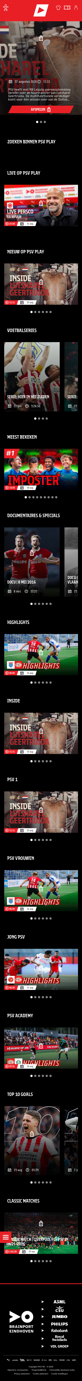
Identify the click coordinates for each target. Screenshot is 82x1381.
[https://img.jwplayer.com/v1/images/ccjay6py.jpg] (32, 562)
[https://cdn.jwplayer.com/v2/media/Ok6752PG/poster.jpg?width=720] (41, 1233)
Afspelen (38, 109)
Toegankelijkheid (38, 1370)
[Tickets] (67, 7)
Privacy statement (22, 1374)
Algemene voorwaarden (17, 1370)
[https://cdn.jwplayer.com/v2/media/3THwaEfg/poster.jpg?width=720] (32, 1140)
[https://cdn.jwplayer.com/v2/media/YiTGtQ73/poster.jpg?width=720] (41, 284)
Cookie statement (40, 1374)
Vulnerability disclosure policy (62, 1370)
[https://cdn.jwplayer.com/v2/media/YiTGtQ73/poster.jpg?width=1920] (41, 65)
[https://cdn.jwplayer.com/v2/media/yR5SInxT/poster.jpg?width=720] (41, 1048)
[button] (5, 1237)
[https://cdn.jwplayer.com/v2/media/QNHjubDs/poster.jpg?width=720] (41, 969)
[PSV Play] (41, 10)
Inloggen (76, 7)
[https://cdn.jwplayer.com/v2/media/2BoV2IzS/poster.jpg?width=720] (41, 469)
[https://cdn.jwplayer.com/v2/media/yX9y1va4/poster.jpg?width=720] (32, 376)
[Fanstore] (58, 7)
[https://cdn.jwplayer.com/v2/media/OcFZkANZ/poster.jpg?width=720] (41, 654)
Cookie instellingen (59, 1374)
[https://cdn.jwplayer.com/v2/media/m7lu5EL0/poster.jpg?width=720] (41, 205)
